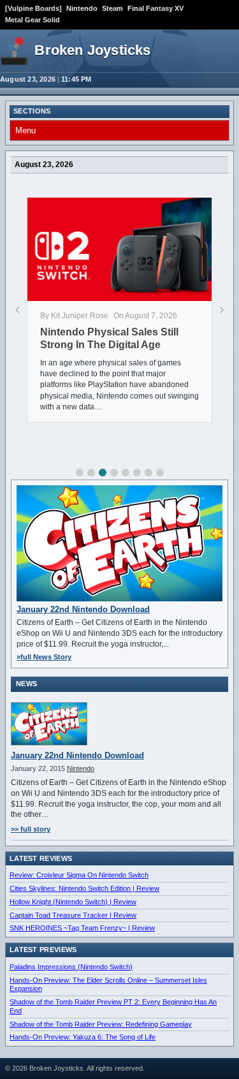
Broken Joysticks (92, 50)
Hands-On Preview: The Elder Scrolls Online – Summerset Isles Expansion (108, 984)
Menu (25, 130)
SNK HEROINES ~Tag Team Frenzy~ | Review (82, 928)
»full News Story (44, 657)
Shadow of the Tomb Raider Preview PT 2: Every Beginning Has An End (113, 1006)
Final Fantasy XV (155, 8)
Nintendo (82, 8)
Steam (112, 8)
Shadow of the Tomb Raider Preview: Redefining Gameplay (101, 1024)
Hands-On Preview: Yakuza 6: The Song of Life (83, 1037)
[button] (79, 472)
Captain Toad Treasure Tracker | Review (73, 915)
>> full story (30, 829)
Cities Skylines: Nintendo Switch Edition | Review (84, 888)
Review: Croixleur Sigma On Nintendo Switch (79, 875)
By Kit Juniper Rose (74, 315)
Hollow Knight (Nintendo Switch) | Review (73, 902)
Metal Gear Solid (32, 20)
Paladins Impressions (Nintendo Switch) (71, 967)
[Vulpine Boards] (33, 8)
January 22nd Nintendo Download (83, 609)
